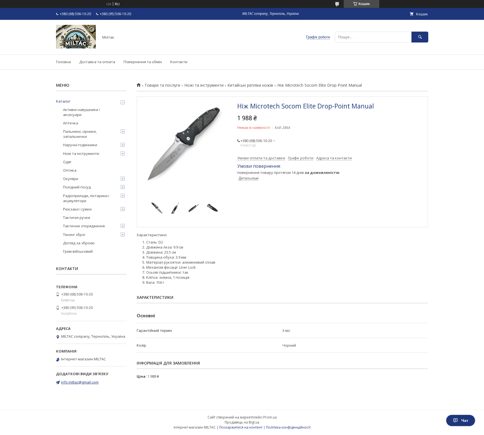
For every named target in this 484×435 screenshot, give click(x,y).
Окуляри (70, 178)
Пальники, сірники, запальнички (80, 134)
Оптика (69, 170)
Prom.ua (270, 417)
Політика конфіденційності (288, 427)
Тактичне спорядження (84, 225)
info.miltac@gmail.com (80, 382)
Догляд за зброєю (79, 242)
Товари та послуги (162, 85)
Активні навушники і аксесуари (81, 112)
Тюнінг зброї (74, 234)
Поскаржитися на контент (240, 427)
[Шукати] (419, 37)
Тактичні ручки (76, 217)
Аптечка (70, 123)
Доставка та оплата (97, 61)
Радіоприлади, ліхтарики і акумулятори (86, 198)
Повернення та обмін (143, 61)
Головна (63, 61)
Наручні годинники (80, 144)
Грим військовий (78, 251)
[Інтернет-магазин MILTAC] (76, 47)
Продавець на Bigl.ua (242, 422)
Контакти (178, 61)
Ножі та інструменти (204, 85)
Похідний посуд (77, 187)
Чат (464, 420)
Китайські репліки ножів (250, 85)
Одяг (67, 161)
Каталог (63, 101)
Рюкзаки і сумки (77, 209)
